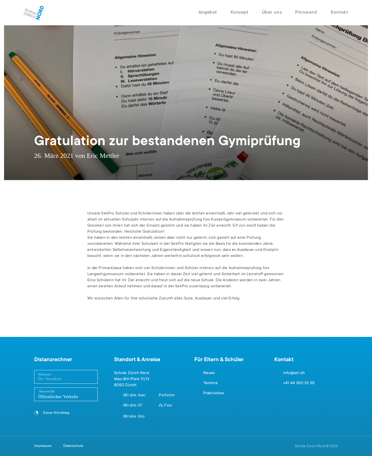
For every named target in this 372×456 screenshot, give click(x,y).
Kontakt (339, 12)
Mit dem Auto (134, 395)
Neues (209, 373)
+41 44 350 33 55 (299, 383)
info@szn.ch (294, 373)
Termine (210, 383)
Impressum (43, 446)
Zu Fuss (165, 405)
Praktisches (213, 393)
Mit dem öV (132, 405)
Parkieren (167, 395)
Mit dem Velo (133, 416)
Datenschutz (73, 446)
